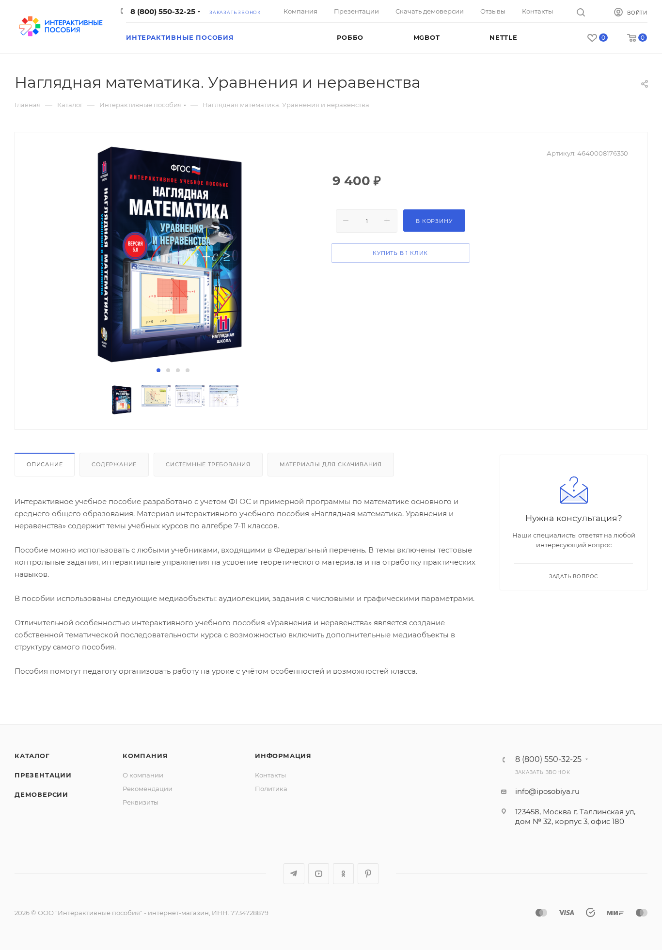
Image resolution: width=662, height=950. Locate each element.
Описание (45, 464)
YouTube (318, 873)
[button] (158, 370)
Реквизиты (140, 802)
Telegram (294, 873)
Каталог (32, 756)
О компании (143, 775)
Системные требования (208, 464)
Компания (145, 756)
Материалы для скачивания (331, 464)
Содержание (114, 464)
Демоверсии (41, 794)
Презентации (43, 775)
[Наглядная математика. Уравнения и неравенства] (173, 254)
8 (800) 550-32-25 (161, 11)
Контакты (270, 775)
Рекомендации (148, 788)
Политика (271, 788)
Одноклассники (343, 873)
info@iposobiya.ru (547, 791)
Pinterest (368, 873)
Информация (283, 756)
